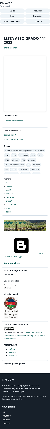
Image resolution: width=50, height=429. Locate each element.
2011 (33, 155)
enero (9, 201)
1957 (14, 155)
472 (6, 169)
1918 (7, 155)
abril (8, 190)
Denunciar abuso (12, 263)
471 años (36, 165)
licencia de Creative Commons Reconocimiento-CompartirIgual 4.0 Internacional (24, 335)
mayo (9, 186)
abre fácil (35, 169)
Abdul (13, 169)
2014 (7, 160)
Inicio (12, 11)
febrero (10, 197)
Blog (12, 16)
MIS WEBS (12, 352)
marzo (9, 193)
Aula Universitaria (12, 21)
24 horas (31, 160)
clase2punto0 (10, 135)
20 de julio (24, 155)
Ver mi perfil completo (13, 139)
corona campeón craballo (24, 150)
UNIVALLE (12, 355)
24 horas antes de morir (14, 165)
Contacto (38, 21)
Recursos (38, 11)
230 (23, 160)
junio (8, 208)
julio (8, 182)
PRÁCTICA (12, 349)
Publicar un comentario (14, 120)
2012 (40, 155)
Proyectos (37, 16)
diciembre (11, 204)
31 (28, 165)
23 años (15, 160)
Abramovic (24, 169)
